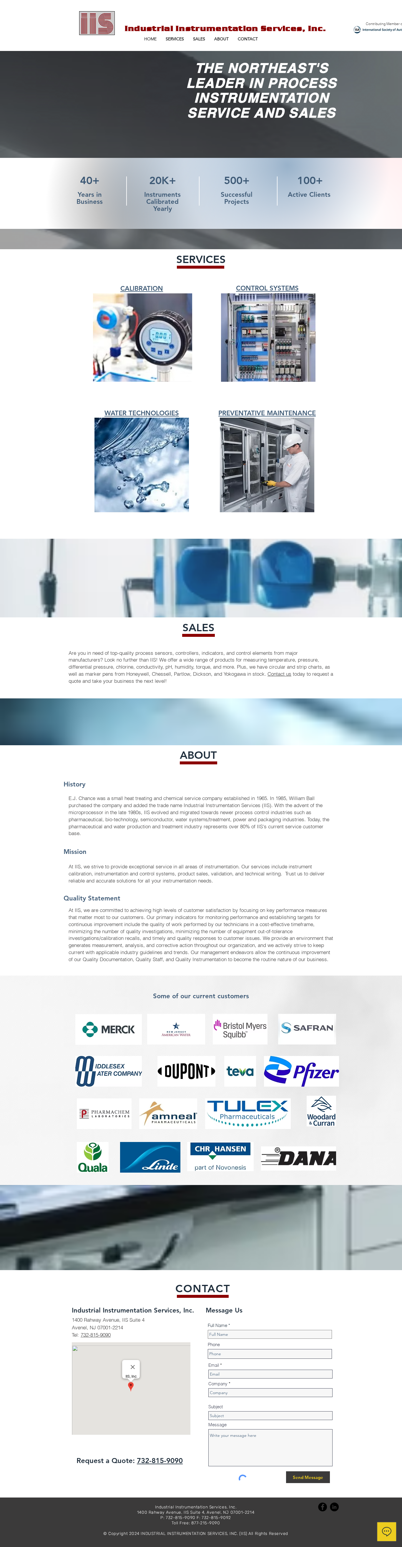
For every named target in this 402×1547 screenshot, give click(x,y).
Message (217, 1424)
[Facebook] (322, 1507)
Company (217, 1383)
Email (213, 1365)
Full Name (217, 1325)
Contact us (279, 674)
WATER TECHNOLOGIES (141, 413)
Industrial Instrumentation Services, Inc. (225, 28)
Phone (214, 1344)
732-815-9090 (96, 1335)
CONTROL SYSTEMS (267, 288)
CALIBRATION (141, 288)
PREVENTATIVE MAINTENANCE (267, 413)
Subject (215, 1406)
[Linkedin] (334, 1507)
